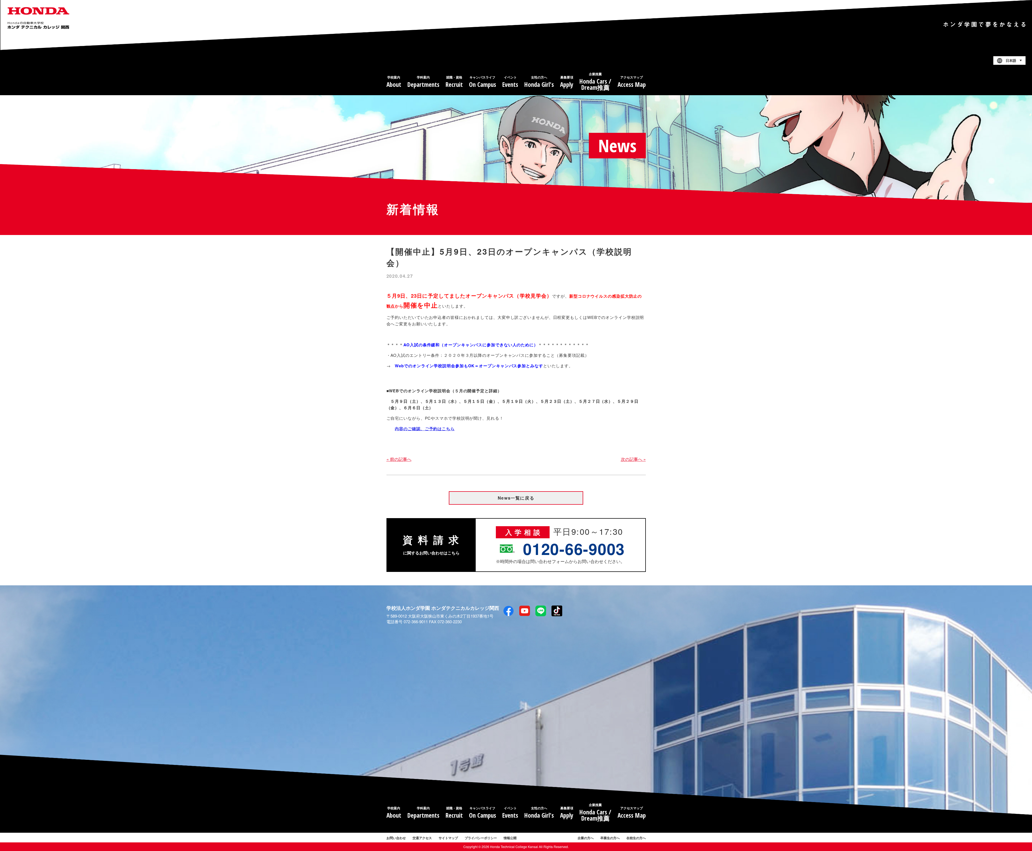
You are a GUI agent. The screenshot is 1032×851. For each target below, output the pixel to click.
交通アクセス (422, 837)
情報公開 (510, 837)
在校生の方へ (636, 837)
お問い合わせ (396, 837)
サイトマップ (448, 837)
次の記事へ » (633, 459)
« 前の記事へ (398, 459)
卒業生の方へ (610, 837)
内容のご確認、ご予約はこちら (425, 429)
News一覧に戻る (516, 498)
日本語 (1011, 61)
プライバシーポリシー (481, 837)
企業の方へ (586, 837)
